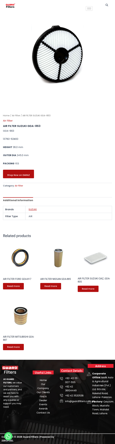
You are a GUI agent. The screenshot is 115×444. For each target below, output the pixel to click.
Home (6, 115)
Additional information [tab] (18, 200)
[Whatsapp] (8, 436)
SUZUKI (33, 209)
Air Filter (16, 115)
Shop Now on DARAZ (18, 175)
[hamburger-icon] (89, 8)
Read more (13, 286)
